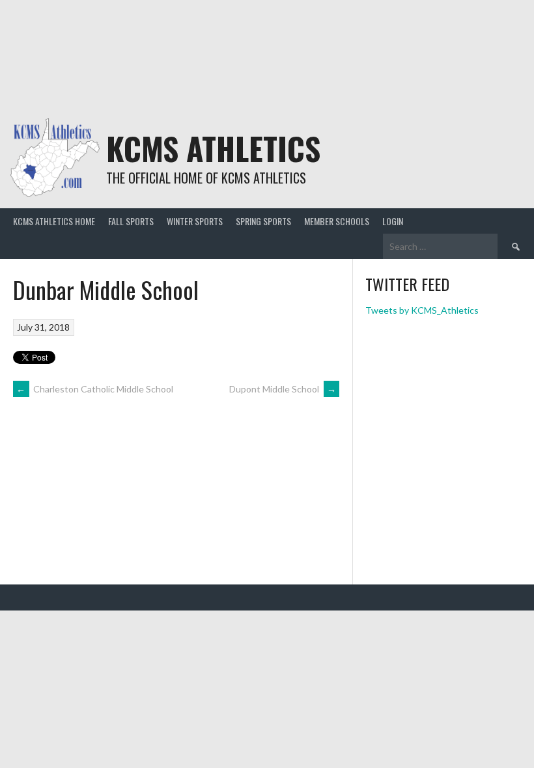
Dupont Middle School (282, 388)
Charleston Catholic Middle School (94, 388)
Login (392, 221)
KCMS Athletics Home (54, 221)
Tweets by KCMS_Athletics (422, 310)
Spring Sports (263, 221)
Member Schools (336, 221)
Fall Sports (131, 221)
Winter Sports (195, 221)
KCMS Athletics (213, 148)
